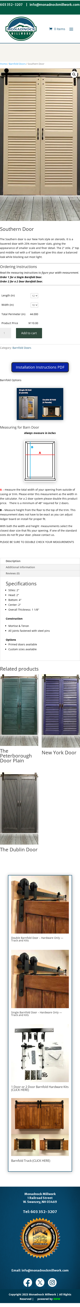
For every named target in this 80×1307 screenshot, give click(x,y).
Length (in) (8, 295)
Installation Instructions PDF (40, 367)
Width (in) (7, 305)
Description (13, 561)
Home (3, 63)
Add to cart (29, 333)
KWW (56, 1299)
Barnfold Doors (17, 63)
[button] (74, 74)
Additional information (20, 567)
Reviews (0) (13, 573)
